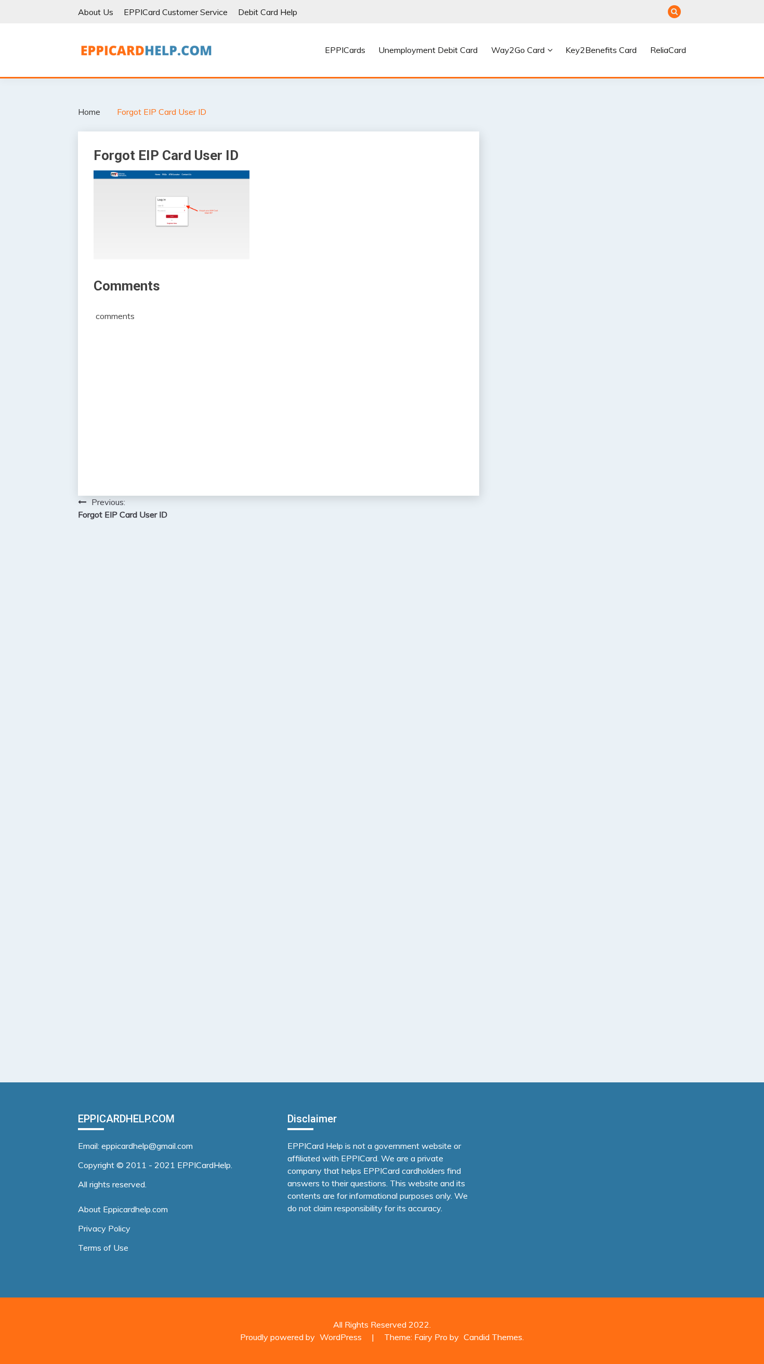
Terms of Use (103, 1247)
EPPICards (345, 50)
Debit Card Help (267, 12)
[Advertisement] (279, 400)
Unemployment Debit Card (428, 50)
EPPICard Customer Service (176, 12)
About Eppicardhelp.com (123, 1209)
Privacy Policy (104, 1228)
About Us (95, 12)
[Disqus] (278, 663)
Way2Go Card (518, 50)
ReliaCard (668, 50)
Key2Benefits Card (601, 50)
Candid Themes (493, 1337)
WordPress (341, 1337)
